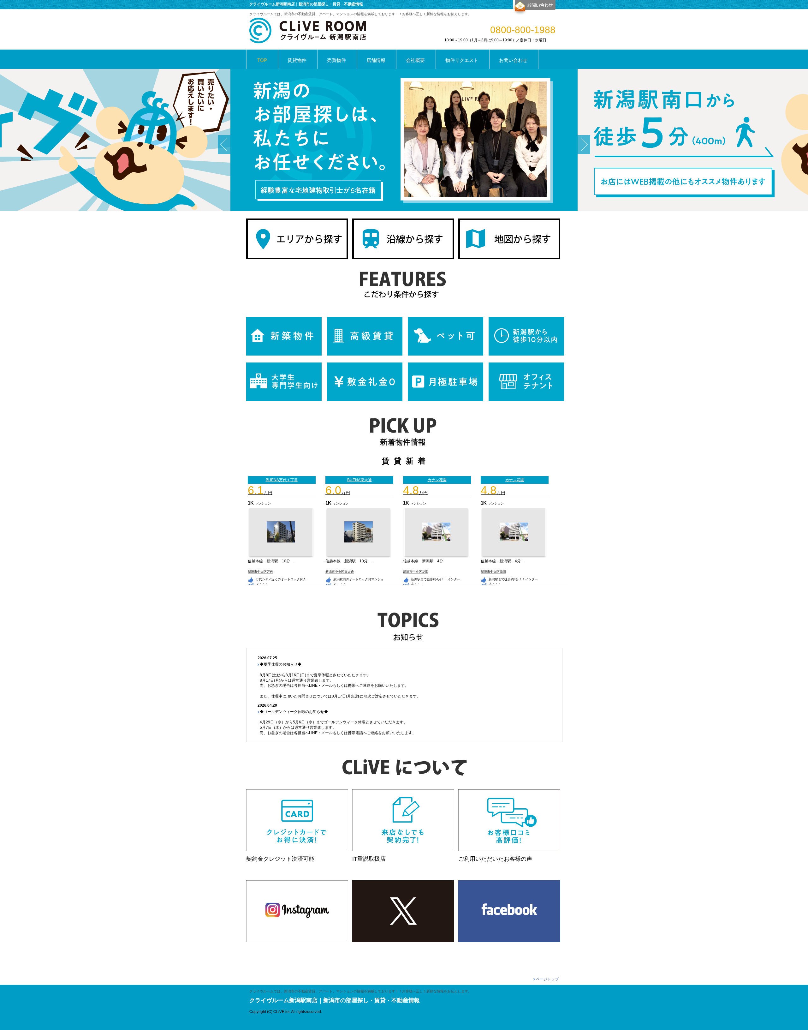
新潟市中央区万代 (260, 571)
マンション (263, 503)
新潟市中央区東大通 (339, 571)
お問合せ (534, 7)
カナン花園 (514, 480)
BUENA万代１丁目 (282, 480)
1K (251, 503)
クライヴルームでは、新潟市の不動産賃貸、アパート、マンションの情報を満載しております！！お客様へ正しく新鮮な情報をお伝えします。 (360, 991)
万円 (260, 492)
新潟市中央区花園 (415, 571)
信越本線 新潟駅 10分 (271, 561)
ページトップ (547, 979)
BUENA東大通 (359, 480)
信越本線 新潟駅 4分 (425, 561)
